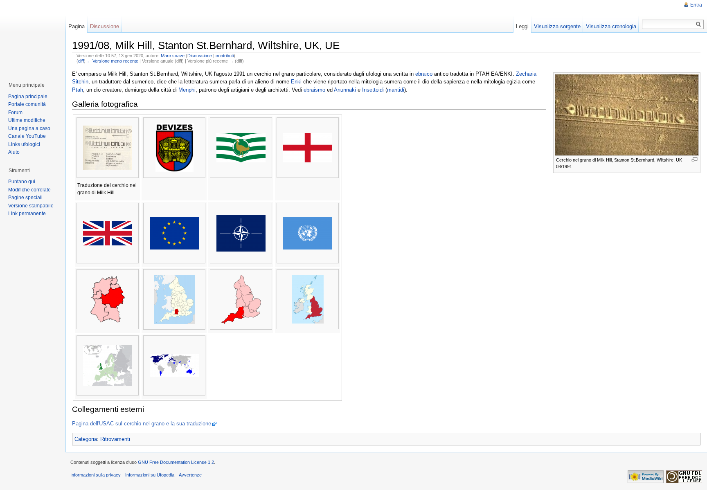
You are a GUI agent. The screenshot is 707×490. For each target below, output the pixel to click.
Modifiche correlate (29, 190)
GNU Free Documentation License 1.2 (176, 462)
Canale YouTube (27, 136)
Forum (15, 112)
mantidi (395, 90)
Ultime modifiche (26, 120)
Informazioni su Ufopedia (149, 474)
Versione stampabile (31, 206)
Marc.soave (173, 55)
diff (81, 60)
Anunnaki (345, 90)
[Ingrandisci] (694, 159)
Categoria (85, 439)
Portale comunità (27, 104)
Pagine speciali (25, 197)
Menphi (187, 90)
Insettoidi (373, 90)
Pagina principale (27, 96)
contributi (225, 55)
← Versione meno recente (112, 60)
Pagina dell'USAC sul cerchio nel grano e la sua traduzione (141, 423)
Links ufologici (24, 144)
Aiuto (14, 152)
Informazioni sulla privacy (95, 474)
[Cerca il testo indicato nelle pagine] (698, 24)
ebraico (423, 74)
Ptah (77, 90)
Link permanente (27, 213)
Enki (296, 82)
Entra (696, 5)
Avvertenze (190, 474)
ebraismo (314, 90)
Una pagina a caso (29, 128)
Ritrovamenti (115, 439)
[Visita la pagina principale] (32, 37)
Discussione (199, 55)
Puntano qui (21, 181)
